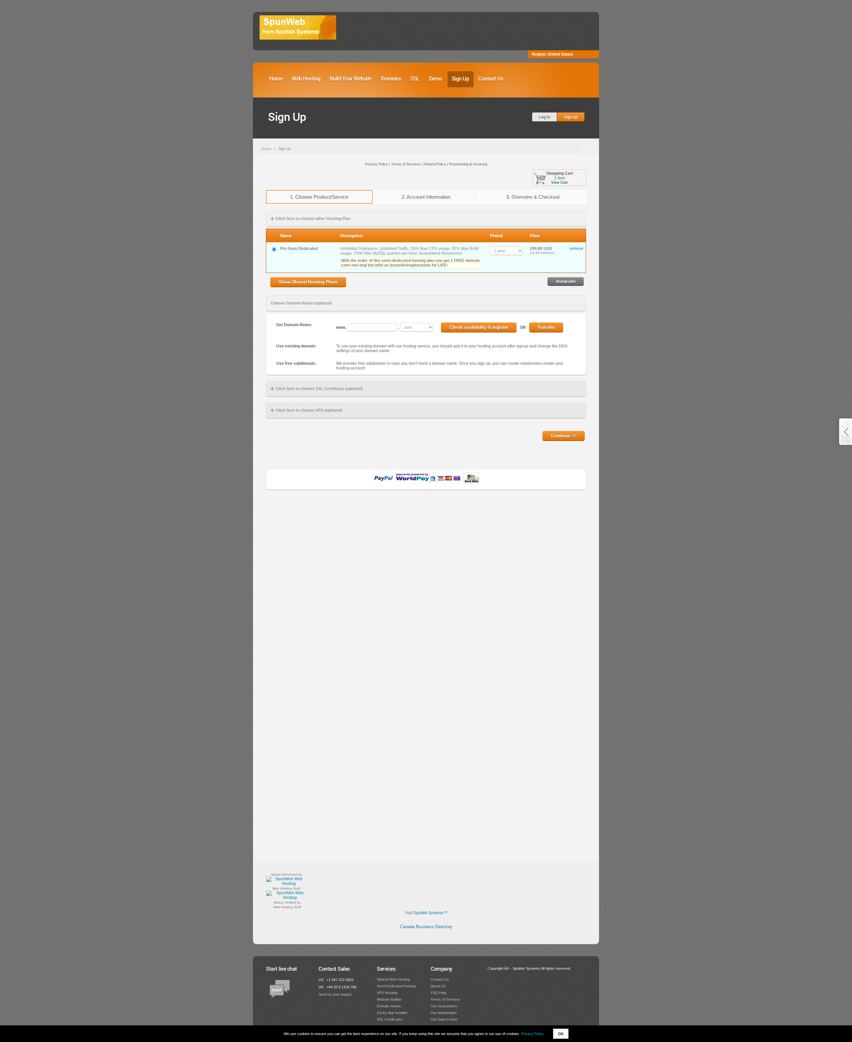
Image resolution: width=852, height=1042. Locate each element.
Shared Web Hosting (393, 979)
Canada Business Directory (426, 926)
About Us (438, 986)
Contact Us (490, 78)
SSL (415, 78)
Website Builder (389, 999)
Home (276, 78)
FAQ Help (438, 993)
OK (560, 1034)
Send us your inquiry (335, 994)
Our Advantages (444, 1013)
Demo (435, 78)
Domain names (389, 1006)
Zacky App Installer (392, 1013)
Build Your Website (351, 78)
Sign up (571, 116)
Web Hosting (306, 78)
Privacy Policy (532, 1034)
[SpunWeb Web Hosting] (286, 883)
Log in (544, 116)
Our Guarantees (444, 1006)
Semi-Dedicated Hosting (396, 986)
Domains (391, 78)
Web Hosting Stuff (286, 888)
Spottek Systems (429, 913)
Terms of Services (445, 999)
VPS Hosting (387, 993)
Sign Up (460, 78)
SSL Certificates (390, 1019)
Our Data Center (444, 1019)
